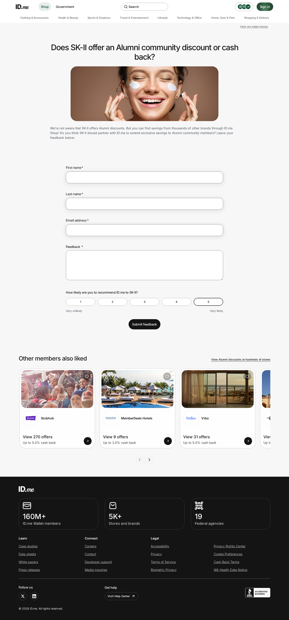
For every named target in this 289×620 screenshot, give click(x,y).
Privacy (156, 554)
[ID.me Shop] (25, 6)
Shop (45, 7)
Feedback (74, 247)
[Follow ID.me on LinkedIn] (34, 596)
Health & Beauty (68, 17)
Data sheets (27, 554)
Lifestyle (162, 17)
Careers (90, 546)
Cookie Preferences (228, 554)
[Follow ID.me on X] (23, 596)
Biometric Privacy (164, 570)
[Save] (87, 376)
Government (65, 7)
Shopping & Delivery (256, 17)
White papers (28, 562)
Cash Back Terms (226, 562)
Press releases (29, 570)
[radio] (80, 302)
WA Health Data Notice (230, 570)
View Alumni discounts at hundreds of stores (240, 359)
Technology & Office (189, 17)
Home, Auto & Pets (223, 17)
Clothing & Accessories (34, 17)
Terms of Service (163, 562)
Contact (90, 554)
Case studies (28, 546)
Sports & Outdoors (98, 17)
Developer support (98, 562)
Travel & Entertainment (134, 17)
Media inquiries (96, 570)
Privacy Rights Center (230, 546)
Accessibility (160, 546)
